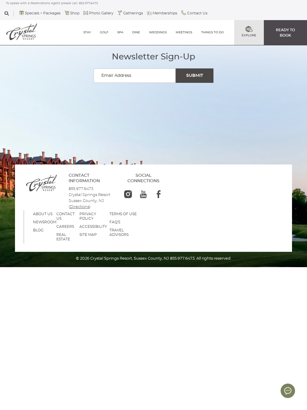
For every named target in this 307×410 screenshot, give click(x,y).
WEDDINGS (158, 32)
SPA (120, 32)
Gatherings (133, 13)
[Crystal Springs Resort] (22, 32)
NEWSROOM (44, 222)
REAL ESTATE (63, 237)
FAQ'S (114, 222)
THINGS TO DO (212, 32)
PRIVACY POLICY (87, 216)
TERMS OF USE (123, 214)
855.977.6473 (88, 3)
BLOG (38, 230)
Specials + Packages (43, 13)
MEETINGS (184, 32)
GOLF (104, 32)
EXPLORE (249, 35)
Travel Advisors (119, 232)
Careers (65, 226)
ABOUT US (42, 214)
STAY (87, 32)
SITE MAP (88, 235)
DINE (136, 32)
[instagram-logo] (128, 194)
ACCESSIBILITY (93, 226)
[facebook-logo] (158, 194)
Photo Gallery (101, 13)
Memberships (165, 13)
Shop (74, 13)
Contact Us (197, 13)
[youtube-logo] (143, 194)
